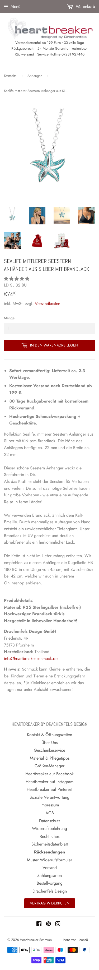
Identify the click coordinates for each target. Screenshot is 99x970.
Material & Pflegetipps (49, 758)
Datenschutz (49, 821)
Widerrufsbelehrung (49, 828)
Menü (15, 6)
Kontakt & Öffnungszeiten (49, 735)
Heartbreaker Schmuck (36, 939)
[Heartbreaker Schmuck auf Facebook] (39, 924)
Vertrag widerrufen (49, 903)
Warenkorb (84, 6)
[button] (17, 279)
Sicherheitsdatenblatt (49, 844)
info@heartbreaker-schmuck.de (31, 658)
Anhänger (34, 75)
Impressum (49, 805)
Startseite (10, 75)
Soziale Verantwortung (49, 797)
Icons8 (83, 939)
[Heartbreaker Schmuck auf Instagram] (57, 924)
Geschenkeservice (49, 750)
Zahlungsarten (49, 875)
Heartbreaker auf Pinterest (49, 789)
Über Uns (49, 743)
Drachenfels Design (49, 891)
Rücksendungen (49, 852)
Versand (50, 868)
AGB (49, 813)
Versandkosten (47, 304)
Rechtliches (49, 836)
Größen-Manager (49, 766)
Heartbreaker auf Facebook (49, 774)
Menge (9, 318)
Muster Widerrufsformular (49, 860)
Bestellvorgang (50, 883)
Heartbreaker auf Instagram (49, 782)
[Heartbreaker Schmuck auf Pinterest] (48, 924)
